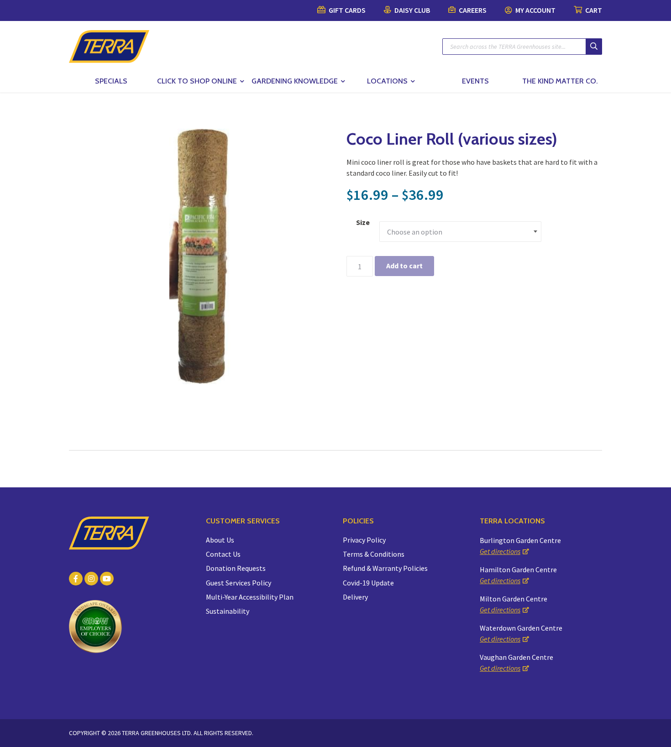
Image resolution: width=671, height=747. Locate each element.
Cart (593, 10)
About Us (220, 539)
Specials (111, 81)
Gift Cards (346, 10)
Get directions (500, 551)
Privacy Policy (364, 539)
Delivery (355, 596)
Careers (472, 10)
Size (363, 222)
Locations (387, 81)
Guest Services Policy (238, 582)
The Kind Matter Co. (560, 81)
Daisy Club (411, 10)
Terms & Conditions (373, 554)
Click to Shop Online (197, 81)
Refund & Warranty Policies (385, 568)
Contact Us (223, 554)
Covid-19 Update (368, 582)
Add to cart (404, 265)
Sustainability (227, 611)
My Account (535, 10)
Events (475, 81)
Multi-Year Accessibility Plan (250, 596)
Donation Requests (236, 568)
